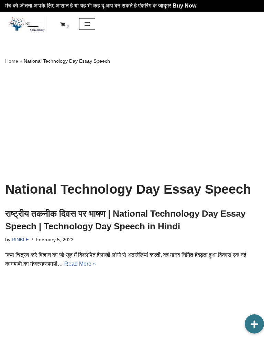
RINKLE (20, 239)
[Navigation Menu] (87, 24)
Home (11, 61)
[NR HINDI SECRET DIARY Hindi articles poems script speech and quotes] (25, 24)
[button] (254, 324)
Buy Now (184, 6)
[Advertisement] (132, 123)
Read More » (80, 264)
